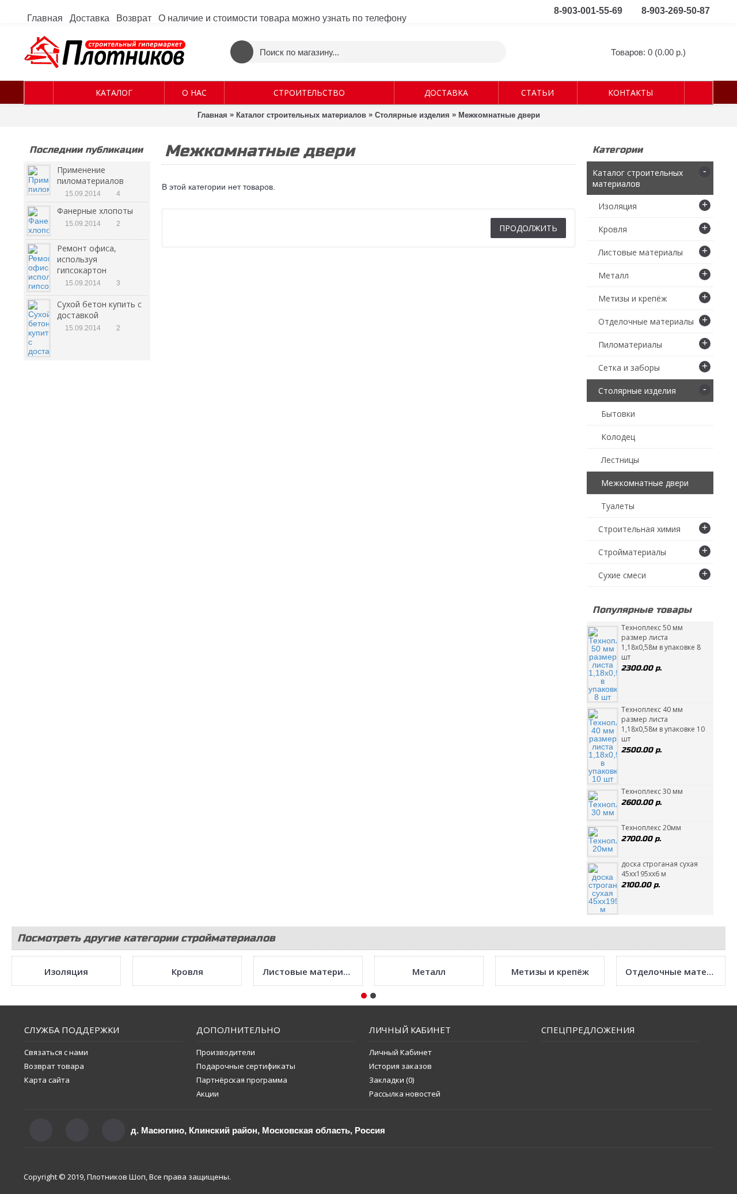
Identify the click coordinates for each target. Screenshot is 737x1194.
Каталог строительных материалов (301, 115)
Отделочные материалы (672, 1070)
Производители (225, 1151)
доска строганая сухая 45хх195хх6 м (659, 869)
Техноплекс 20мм (651, 828)
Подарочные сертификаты (245, 1165)
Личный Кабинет (400, 1151)
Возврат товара (54, 1165)
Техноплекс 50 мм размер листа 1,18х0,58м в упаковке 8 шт (661, 642)
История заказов (400, 1165)
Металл (429, 1070)
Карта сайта (47, 1179)
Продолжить (528, 228)
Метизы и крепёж (550, 1070)
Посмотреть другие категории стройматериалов (146, 938)
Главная (212, 115)
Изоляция (66, 1070)
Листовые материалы (310, 1070)
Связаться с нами (56, 1151)
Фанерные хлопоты (95, 210)
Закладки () (391, 1179)
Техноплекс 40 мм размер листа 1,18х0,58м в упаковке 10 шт (663, 724)
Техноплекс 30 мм (652, 791)
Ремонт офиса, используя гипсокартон (86, 259)
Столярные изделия (412, 115)
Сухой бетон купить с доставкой (99, 310)
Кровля (187, 1070)
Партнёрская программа (241, 1179)
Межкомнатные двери (499, 115)
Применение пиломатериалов (90, 175)
